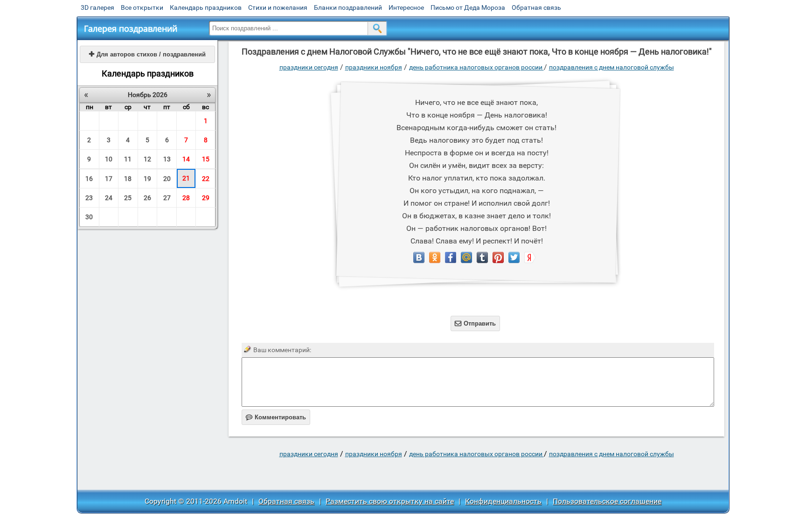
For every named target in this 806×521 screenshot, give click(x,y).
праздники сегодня (308, 67)
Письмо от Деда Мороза (468, 7)
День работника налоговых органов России (476, 67)
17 (108, 178)
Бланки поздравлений (348, 7)
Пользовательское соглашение (607, 501)
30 (89, 217)
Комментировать (276, 417)
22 (205, 178)
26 (147, 197)
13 (167, 159)
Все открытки (142, 7)
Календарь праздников (206, 7)
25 (128, 197)
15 (205, 159)
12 (147, 159)
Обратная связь (536, 7)
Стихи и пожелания (277, 7)
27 (167, 197)
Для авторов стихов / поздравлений (147, 54)
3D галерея (97, 7)
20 (167, 178)
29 (205, 197)
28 (186, 197)
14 (186, 159)
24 (108, 197)
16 (89, 178)
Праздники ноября (373, 67)
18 (128, 178)
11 (128, 159)
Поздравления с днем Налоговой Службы (611, 67)
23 (89, 197)
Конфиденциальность (503, 501)
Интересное (406, 7)
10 (108, 159)
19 (147, 178)
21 (186, 178)
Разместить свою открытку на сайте (390, 501)
